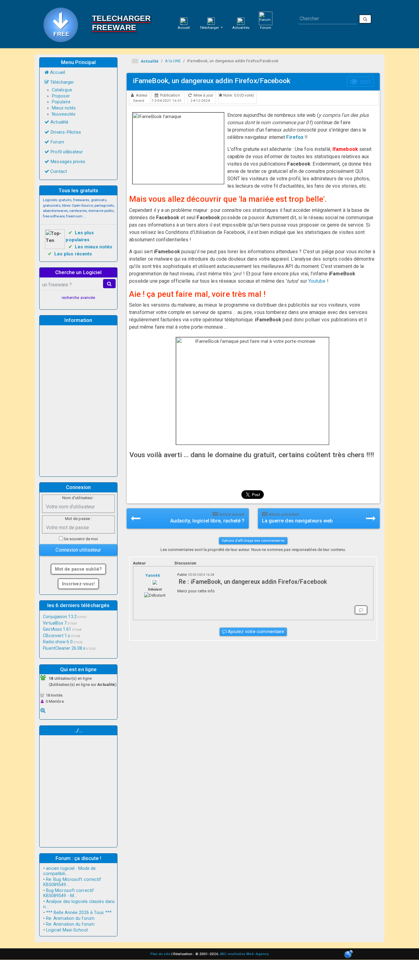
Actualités (240, 27)
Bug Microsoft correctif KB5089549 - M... (68, 893)
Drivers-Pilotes (65, 132)
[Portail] (183, 21)
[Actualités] (240, 21)
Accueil (184, 27)
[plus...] (43, 710)
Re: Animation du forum (70, 918)
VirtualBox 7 (55, 623)
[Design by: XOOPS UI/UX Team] (348, 954)
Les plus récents (73, 254)
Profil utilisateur (66, 152)
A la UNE (173, 61)
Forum (265, 27)
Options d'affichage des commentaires (253, 540)
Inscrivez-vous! (78, 583)
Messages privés (67, 161)
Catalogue (62, 89)
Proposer (61, 96)
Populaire (61, 101)
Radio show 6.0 (57, 641)
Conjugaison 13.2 (60, 616)
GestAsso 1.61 (57, 629)
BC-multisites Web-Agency (244, 954)
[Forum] (265, 18)
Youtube (317, 281)
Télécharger (210, 27)
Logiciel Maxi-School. (67, 930)
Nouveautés (63, 114)
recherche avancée (78, 297)
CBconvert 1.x (56, 635)
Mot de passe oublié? (78, 569)
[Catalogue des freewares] (211, 21)
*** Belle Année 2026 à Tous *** (79, 912)
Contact (58, 171)
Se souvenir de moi (80, 539)
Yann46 (152, 575)
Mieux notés (64, 107)
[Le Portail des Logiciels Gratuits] (63, 24)
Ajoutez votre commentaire (255, 631)
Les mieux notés (94, 247)
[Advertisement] (78, 399)
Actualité (58, 122)
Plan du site (160, 954)
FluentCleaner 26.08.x (64, 648)
